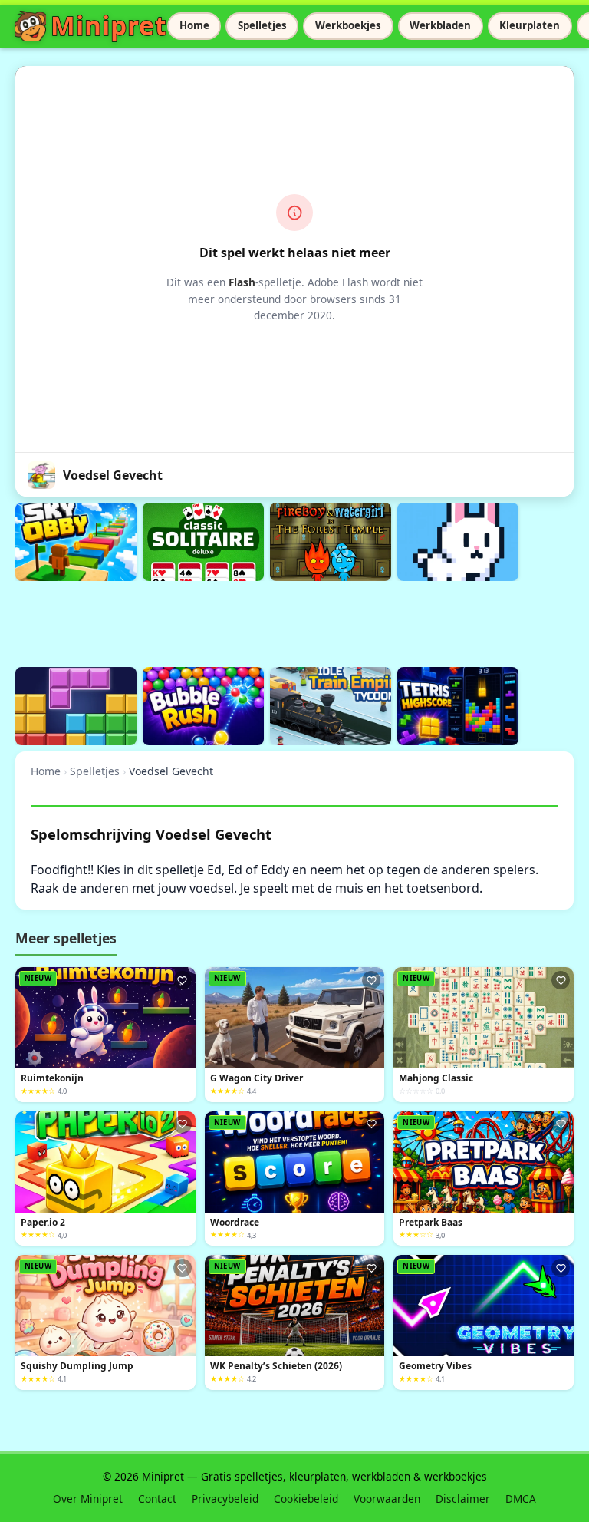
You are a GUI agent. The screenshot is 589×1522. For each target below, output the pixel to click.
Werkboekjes (348, 25)
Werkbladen (440, 25)
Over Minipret (88, 1498)
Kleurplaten (529, 25)
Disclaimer (463, 1498)
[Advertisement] (294, 621)
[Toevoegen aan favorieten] (182, 980)
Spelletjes (262, 25)
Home (194, 25)
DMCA (520, 1498)
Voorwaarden (387, 1498)
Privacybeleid (225, 1498)
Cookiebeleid (306, 1498)
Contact (157, 1498)
